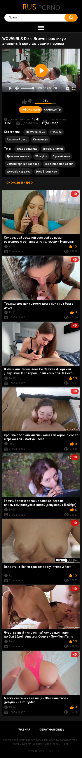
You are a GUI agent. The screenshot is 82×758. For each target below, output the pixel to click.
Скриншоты (52, 109)
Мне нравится (24, 101)
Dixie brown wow (46, 171)
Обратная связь (52, 729)
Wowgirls (41, 156)
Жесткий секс (35, 132)
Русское (56, 132)
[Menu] (41, 28)
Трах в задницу (27, 148)
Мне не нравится (30, 101)
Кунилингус (40, 139)
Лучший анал (61, 156)
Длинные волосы (18, 156)
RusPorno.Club (44, 751)
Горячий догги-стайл (59, 163)
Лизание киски (53, 148)
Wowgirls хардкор (19, 171)
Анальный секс (17, 139)
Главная (23, 729)
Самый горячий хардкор (23, 163)
